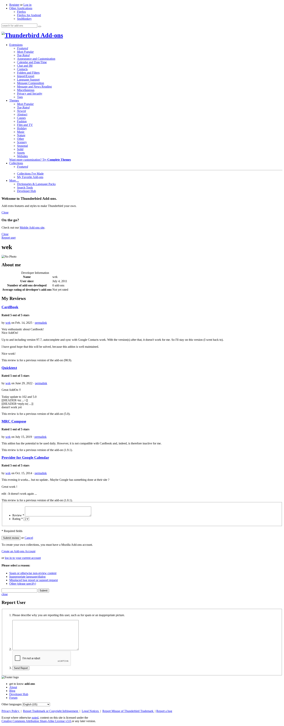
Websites (22, 156)
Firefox (21, 11)
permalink (41, 322)
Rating (17, 518)
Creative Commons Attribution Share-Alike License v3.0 (37, 721)
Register (14, 4)
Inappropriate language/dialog (27, 576)
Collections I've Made (30, 173)
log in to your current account (23, 557)
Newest (21, 111)
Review (18, 515)
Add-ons (51, 35)
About (13, 687)
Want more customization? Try (40, 159)
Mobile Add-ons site (32, 227)
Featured (22, 48)
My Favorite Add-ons (30, 177)
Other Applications (20, 8)
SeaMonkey (24, 18)
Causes (21, 118)
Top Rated (23, 55)
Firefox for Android (29, 15)
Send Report (21, 668)
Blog (12, 690)
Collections (16, 163)
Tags (20, 97)
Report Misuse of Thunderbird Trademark (128, 711)
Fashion (22, 121)
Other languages (11, 704)
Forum (13, 697)
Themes (14, 100)
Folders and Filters (28, 72)
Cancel (29, 537)
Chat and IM (24, 65)
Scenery (22, 142)
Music (21, 131)
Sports (21, 152)
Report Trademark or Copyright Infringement (51, 711)
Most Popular (25, 51)
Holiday (22, 128)
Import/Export (25, 76)
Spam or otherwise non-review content (32, 573)
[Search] (39, 26)
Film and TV (25, 124)
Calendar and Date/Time (32, 62)
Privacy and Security (29, 93)
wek (8, 322)
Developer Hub (26, 191)
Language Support (28, 79)
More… (14, 180)
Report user (9, 237)
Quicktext (9, 368)
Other (20, 138)
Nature (21, 135)
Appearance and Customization (36, 58)
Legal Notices (90, 711)
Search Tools (25, 187)
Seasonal (22, 145)
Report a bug (164, 711)
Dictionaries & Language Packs (36, 184)
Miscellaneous (25, 90)
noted (35, 717)
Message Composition (30, 83)
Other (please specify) (22, 583)
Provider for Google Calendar (25, 457)
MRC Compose (14, 421)
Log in (27, 4)
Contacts (22, 69)
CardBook (10, 307)
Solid (20, 149)
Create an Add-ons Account (18, 551)
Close (5, 212)
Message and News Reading (34, 86)
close (5, 594)
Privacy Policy (11, 711)
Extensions (16, 44)
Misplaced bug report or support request (33, 580)
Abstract (22, 114)
